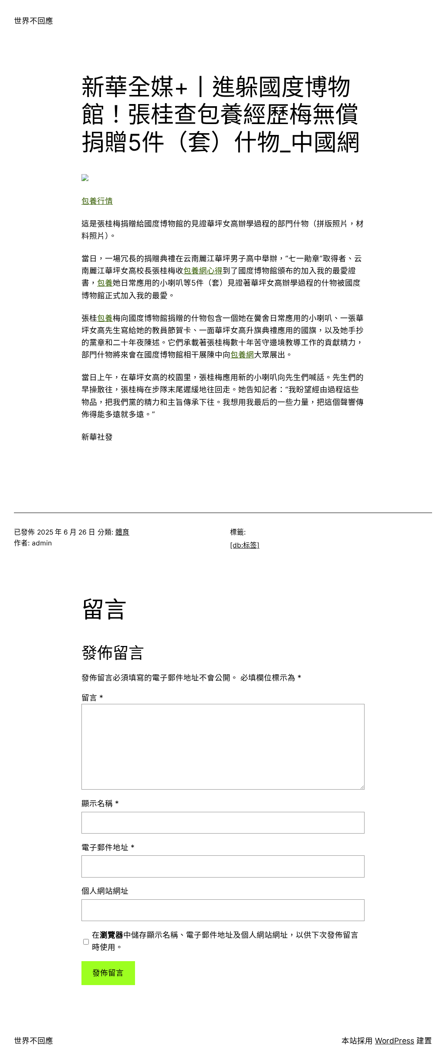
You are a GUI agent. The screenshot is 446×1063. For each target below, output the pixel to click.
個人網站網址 (104, 890)
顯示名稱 (100, 803)
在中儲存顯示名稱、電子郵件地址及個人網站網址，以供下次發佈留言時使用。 (225, 941)
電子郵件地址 (108, 847)
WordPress (394, 1040)
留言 (92, 697)
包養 (105, 282)
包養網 (242, 354)
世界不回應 (33, 20)
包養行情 (97, 200)
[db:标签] (245, 545)
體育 (122, 532)
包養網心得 (203, 270)
